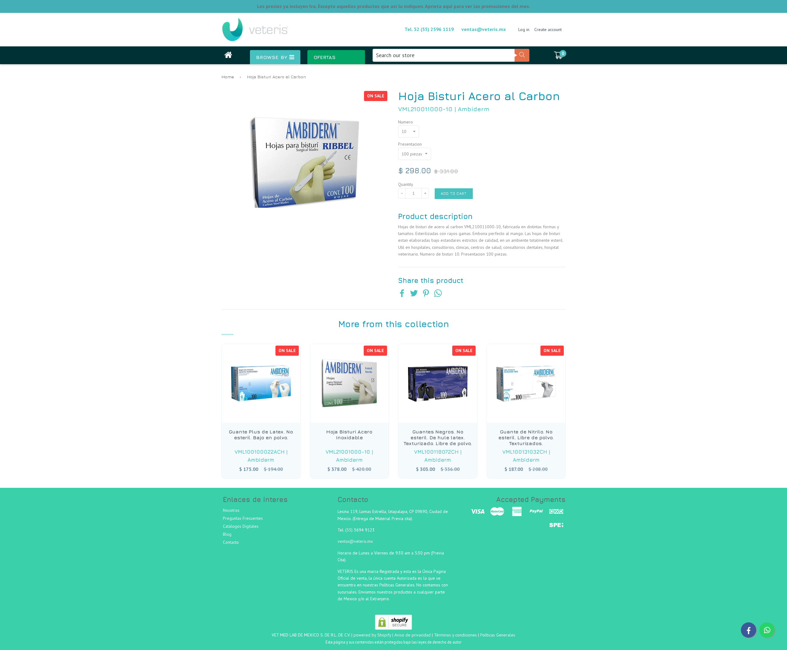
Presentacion (410, 144)
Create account (548, 29)
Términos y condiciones (455, 635)
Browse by (272, 57)
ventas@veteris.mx (483, 29)
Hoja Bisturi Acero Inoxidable (349, 434)
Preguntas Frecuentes (243, 518)
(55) (349, 530)
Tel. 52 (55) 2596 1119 (429, 29)
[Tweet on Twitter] (414, 294)
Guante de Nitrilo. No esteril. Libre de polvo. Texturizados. (526, 437)
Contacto (231, 542)
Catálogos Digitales (241, 526)
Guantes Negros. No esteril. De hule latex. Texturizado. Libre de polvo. (438, 437)
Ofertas (324, 57)
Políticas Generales (497, 635)
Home (227, 76)
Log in (523, 29)
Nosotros (231, 510)
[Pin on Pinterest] (426, 294)
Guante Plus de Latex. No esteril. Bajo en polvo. (261, 434)
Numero (405, 122)
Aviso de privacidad (412, 635)
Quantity (405, 184)
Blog (227, 534)
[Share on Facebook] (402, 294)
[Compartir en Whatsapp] (438, 294)
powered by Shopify (372, 635)
